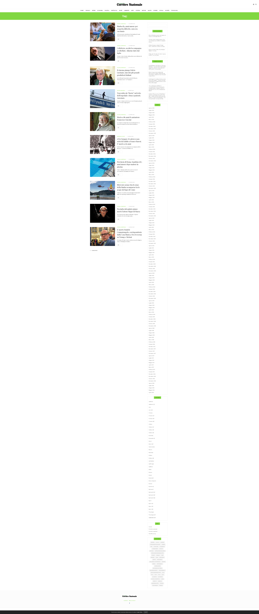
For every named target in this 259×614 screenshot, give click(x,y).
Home (81, 10)
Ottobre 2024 (152, 158)
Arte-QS (150, 410)
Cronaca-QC (151, 415)
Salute (149, 10)
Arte (132, 10)
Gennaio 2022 (152, 234)
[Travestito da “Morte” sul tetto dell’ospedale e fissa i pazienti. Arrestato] (102, 98)
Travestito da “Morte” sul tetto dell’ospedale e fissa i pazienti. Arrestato (129, 95)
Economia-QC (152, 438)
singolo (160, 581)
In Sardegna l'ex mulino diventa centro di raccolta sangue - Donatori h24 (157, 79)
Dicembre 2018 (152, 319)
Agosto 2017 (151, 355)
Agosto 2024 (151, 163)
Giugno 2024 (151, 167)
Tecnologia (174, 10)
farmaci (158, 555)
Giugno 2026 (151, 112)
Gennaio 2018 (152, 344)
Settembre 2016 (152, 381)
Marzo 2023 (151, 202)
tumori (160, 585)
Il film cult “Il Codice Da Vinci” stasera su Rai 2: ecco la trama (157, 54)
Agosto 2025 (151, 135)
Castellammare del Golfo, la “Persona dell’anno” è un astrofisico (157, 66)
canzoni (162, 542)
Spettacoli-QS (152, 497)
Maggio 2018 (151, 335)
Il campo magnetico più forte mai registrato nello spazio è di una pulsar (157, 68)
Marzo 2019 (151, 312)
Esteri (93, 10)
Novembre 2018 (152, 321)
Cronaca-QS (151, 421)
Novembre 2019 (152, 293)
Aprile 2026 (151, 117)
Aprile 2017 (151, 365)
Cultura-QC (151, 427)
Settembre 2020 (152, 270)
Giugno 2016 (151, 387)
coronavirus (155, 548)
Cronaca (87, 10)
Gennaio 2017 (152, 371)
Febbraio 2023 (152, 204)
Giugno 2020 (151, 277)
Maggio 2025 (152, 142)
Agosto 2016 (151, 383)
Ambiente (126, 10)
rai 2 (152, 574)
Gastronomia (152, 446)
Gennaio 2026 (152, 124)
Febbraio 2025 (152, 149)
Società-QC (151, 486)
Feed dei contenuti (153, 529)
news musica (159, 563)
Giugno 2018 (151, 332)
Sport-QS (151, 509)
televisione (155, 585)
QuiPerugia (151, 463)
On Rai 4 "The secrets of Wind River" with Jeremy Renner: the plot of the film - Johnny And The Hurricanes (157, 95)
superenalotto (155, 583)
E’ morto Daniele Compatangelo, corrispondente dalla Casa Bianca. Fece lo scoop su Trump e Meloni (129, 233)
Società (167, 10)
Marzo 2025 (151, 147)
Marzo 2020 (151, 284)
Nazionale (123, 23)
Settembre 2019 (152, 298)
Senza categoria (152, 480)
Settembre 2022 (152, 215)
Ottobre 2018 (152, 323)
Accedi (150, 526)
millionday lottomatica (155, 561)
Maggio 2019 (151, 307)
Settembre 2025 (152, 133)
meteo (154, 559)
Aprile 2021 (151, 254)
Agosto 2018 (151, 328)
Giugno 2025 (151, 140)
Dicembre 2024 (152, 154)
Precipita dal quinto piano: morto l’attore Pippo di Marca (128, 210)
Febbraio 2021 (152, 259)
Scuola (161, 10)
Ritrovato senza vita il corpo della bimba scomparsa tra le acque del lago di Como (128, 187)
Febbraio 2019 (152, 314)
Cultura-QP (151, 429)
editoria (151, 550)
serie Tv (155, 581)
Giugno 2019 (151, 305)
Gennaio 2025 (152, 151)
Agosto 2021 (151, 245)
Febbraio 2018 (152, 342)
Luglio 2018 (151, 330)
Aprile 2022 (151, 227)
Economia (100, 10)
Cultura (138, 10)
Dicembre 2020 (152, 264)
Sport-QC (151, 503)
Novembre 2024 (152, 156)
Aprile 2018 (151, 337)
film (162, 555)
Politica (107, 10)
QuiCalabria (151, 461)
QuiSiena (151, 466)
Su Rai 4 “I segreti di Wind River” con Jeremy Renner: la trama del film (157, 98)
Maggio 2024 (152, 170)
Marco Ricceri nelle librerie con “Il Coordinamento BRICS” (157, 89)
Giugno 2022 (151, 222)
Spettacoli (114, 10)
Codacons (156, 546)
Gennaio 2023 (152, 206)
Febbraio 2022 (152, 232)
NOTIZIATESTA (157, 566)
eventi (153, 555)
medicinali (162, 557)
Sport (120, 10)
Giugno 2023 (151, 195)
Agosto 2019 (151, 300)
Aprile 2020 (151, 282)
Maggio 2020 (152, 280)
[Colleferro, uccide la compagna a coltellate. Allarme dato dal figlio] (102, 54)
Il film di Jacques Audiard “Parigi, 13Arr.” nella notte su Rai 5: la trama (157, 46)
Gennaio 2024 (152, 179)
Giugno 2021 (151, 250)
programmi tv (162, 570)
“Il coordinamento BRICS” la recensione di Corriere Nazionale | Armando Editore (156, 87)
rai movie (154, 576)
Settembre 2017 (152, 353)
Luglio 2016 (151, 385)
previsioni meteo (153, 570)
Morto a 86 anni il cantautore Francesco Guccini (128, 118)
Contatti (126, 600)
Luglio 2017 (151, 358)
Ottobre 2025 (152, 131)
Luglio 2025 (151, 137)
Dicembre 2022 (152, 209)
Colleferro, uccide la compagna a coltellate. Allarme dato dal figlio (129, 50)
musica (153, 563)
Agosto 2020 (151, 273)
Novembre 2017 (152, 348)
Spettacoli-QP (152, 495)
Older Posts (94, 250)
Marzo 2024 (151, 174)
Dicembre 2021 (152, 236)
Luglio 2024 (151, 165)
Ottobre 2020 (152, 268)
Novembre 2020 (152, 266)
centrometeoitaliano (155, 544)
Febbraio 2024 (152, 176)
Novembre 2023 (152, 183)
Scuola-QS (151, 478)
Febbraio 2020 (152, 287)
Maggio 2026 (152, 115)
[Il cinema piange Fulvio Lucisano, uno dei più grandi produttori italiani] (102, 75)
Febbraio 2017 (152, 369)
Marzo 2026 (151, 119)
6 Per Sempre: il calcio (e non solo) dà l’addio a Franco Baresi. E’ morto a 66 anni (129, 141)
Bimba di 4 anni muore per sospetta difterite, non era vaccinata (127, 28)
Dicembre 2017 (152, 346)
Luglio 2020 (151, 275)
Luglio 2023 (151, 193)
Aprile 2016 (151, 392)
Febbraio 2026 (152, 121)
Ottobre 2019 (152, 296)
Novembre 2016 (152, 376)
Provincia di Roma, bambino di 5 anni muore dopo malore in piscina (129, 164)
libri (157, 557)
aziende (152, 542)
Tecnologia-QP (152, 514)
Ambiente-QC (152, 404)
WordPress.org (152, 533)
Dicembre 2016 (152, 374)
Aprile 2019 (151, 309)
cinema (163, 544)
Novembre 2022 (152, 211)
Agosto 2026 (151, 108)
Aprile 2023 (151, 199)
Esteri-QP (151, 444)
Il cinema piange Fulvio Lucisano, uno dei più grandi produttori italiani (128, 72)
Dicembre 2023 (152, 181)
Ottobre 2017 (152, 351)
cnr (151, 546)
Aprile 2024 (151, 172)
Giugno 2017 (151, 360)
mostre (163, 561)
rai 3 (156, 574)
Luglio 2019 (151, 303)
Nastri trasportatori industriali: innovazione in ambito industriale (156, 73)
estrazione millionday (160, 550)
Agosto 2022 (151, 218)
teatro (161, 583)
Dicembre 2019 (152, 291)
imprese (152, 557)
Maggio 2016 (151, 390)
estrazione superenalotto (157, 553)
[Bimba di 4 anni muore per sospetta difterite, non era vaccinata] (102, 32)
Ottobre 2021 (152, 241)
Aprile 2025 (151, 144)
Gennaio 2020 (152, 289)
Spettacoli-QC (152, 492)
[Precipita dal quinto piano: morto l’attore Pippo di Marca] (102, 213)
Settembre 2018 (152, 326)
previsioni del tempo (157, 568)
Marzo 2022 (151, 229)
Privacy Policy (132, 600)
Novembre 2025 (152, 128)
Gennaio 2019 (152, 316)
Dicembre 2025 (152, 126)
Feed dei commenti (153, 531)
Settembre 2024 (152, 160)
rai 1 (163, 572)
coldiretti (162, 546)
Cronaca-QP (151, 418)
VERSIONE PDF (152, 517)
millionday (159, 559)
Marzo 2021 (151, 257)
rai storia (160, 576)
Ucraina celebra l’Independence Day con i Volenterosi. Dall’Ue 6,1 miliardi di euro (157, 41)
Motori (144, 10)
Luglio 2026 (151, 110)
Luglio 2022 (151, 220)
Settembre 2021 (152, 243)
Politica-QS (151, 458)
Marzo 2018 (151, 339)
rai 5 (163, 574)
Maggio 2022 (151, 225)
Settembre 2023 (152, 188)
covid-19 (161, 548)
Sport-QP (151, 506)
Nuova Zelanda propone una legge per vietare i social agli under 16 (157, 36)
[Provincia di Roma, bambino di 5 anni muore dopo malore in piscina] (102, 167)
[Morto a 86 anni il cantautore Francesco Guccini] (102, 121)
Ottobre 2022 (152, 213)
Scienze (155, 10)
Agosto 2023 (151, 190)
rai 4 (159, 574)
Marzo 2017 (151, 367)
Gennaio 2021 (152, 261)
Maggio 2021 (151, 252)
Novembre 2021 (152, 238)
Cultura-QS (151, 432)
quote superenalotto (156, 572)
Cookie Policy (139, 612)
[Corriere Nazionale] (129, 4)
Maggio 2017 (151, 362)
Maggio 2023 (151, 197)
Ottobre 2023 (152, 186)
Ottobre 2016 (152, 378)
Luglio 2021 (151, 248)
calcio (157, 542)
